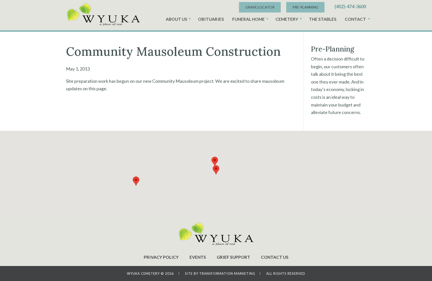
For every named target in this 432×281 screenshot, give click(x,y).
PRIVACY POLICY (161, 257)
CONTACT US (274, 257)
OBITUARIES (211, 19)
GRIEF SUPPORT (233, 257)
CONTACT (355, 19)
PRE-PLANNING (305, 7)
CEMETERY (287, 19)
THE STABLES (322, 19)
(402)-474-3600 (350, 6)
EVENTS (198, 257)
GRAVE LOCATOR (259, 7)
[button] (216, 169)
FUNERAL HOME (248, 19)
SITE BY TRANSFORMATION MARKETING (220, 274)
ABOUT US (176, 19)
